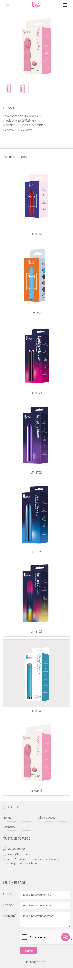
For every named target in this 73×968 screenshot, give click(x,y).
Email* (7, 894)
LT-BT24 (36, 393)
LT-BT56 (36, 234)
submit (29, 950)
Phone (7, 905)
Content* (10, 915)
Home (7, 817)
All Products (47, 817)
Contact (9, 826)
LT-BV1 (36, 313)
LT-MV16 (36, 791)
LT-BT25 (37, 472)
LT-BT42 (36, 711)
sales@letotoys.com (21, 854)
